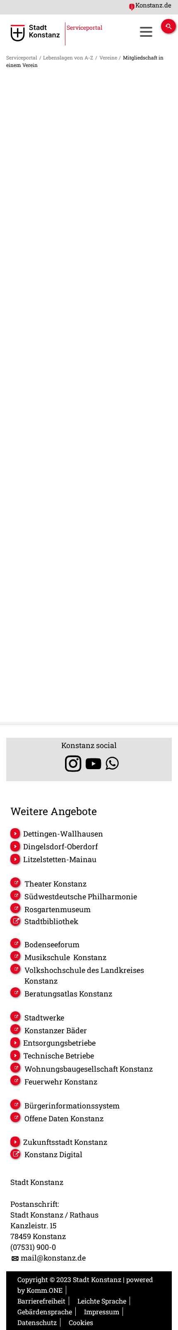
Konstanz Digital (53, 1154)
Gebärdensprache (44, 1311)
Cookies (81, 1322)
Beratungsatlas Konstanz (68, 994)
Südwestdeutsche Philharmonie (80, 896)
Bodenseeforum (51, 944)
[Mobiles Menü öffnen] (146, 32)
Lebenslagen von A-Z (68, 57)
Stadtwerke (44, 1018)
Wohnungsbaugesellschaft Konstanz (88, 1069)
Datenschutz (37, 1322)
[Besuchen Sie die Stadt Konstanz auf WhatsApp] (112, 763)
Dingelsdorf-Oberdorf (60, 846)
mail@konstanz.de (53, 1258)
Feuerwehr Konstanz (60, 1082)
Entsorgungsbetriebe (59, 1043)
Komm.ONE (44, 1290)
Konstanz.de (153, 5)
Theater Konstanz (55, 884)
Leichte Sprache (101, 1301)
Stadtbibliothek (51, 921)
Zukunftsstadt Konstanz (65, 1142)
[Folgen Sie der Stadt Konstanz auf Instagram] (70, 763)
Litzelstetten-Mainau (59, 859)
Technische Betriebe (58, 1056)
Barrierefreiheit (41, 1301)
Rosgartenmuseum (57, 909)
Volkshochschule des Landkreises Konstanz (84, 975)
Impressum (101, 1311)
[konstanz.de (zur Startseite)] (35, 33)
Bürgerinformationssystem (72, 1106)
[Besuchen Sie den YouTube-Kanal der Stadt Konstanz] (93, 763)
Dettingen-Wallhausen (63, 834)
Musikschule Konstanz (65, 957)
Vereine (108, 57)
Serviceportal (21, 57)
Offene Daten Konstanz (63, 1118)
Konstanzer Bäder (55, 1030)
